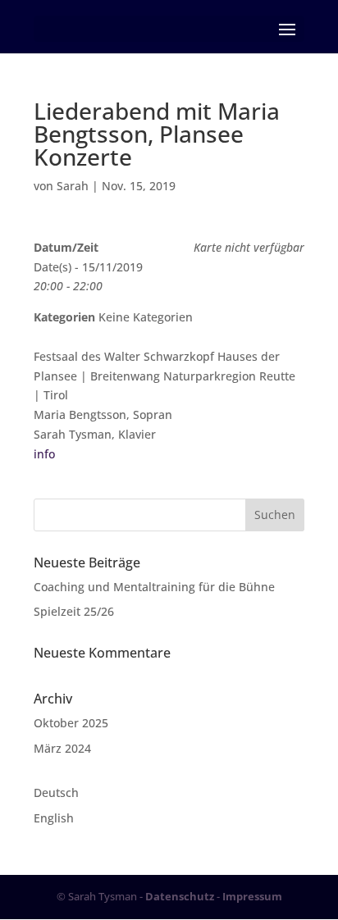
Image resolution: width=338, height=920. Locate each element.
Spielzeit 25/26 (74, 611)
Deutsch (56, 792)
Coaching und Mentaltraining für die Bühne (154, 586)
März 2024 (62, 748)
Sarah (73, 186)
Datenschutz (179, 896)
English (54, 818)
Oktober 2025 (71, 723)
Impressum (252, 896)
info (44, 454)
